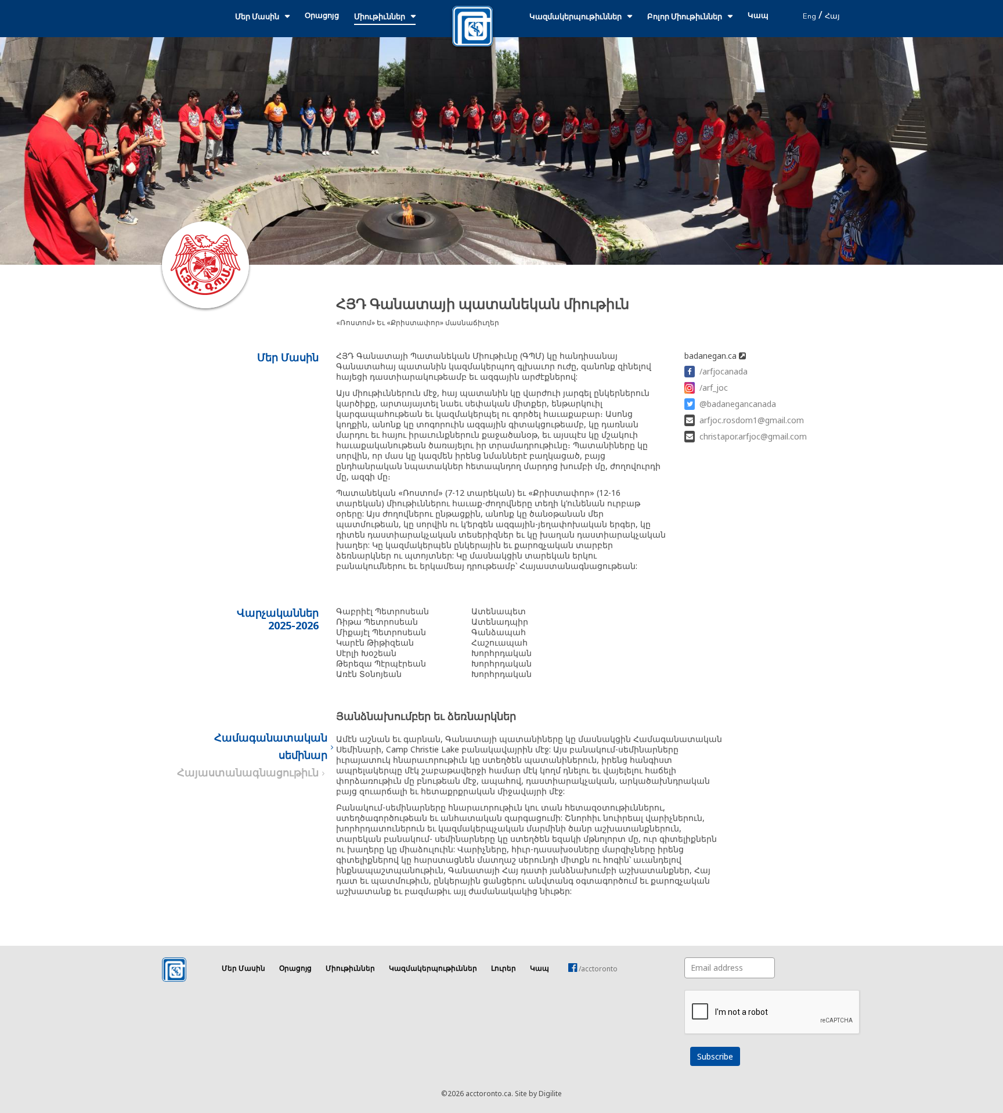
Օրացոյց (322, 16)
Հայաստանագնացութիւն (248, 773)
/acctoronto (597, 969)
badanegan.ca (711, 355)
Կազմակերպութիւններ (575, 17)
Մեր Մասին (257, 17)
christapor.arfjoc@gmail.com (753, 436)
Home (472, 26)
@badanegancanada (737, 403)
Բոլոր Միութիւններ (684, 17)
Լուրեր (503, 969)
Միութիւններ (379, 17)
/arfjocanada (723, 371)
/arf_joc (713, 387)
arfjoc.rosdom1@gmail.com (751, 420)
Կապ (758, 16)
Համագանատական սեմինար (270, 747)
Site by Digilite (538, 1093)
